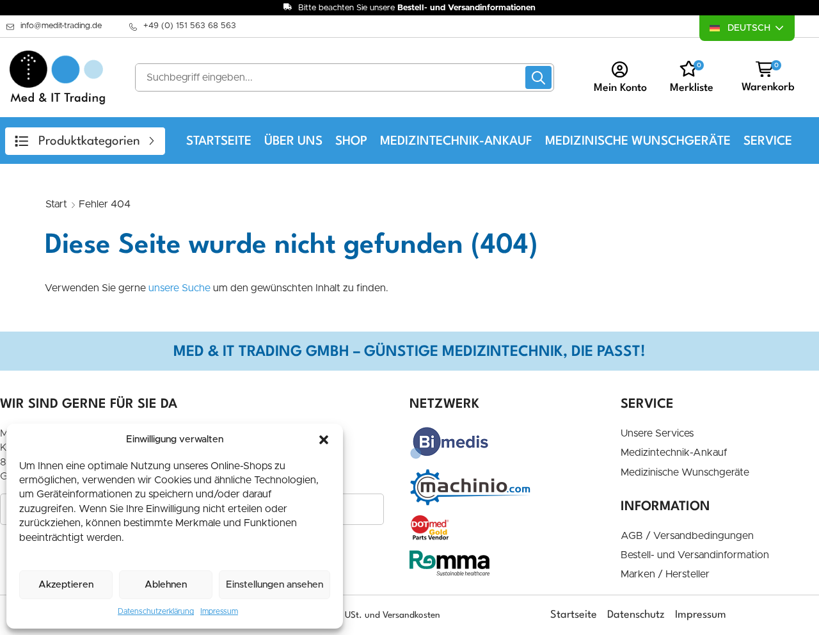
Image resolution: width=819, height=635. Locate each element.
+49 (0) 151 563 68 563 (189, 26)
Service (767, 141)
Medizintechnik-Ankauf (456, 141)
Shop (351, 141)
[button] (323, 439)
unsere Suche (179, 288)
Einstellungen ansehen (274, 585)
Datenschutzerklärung (156, 611)
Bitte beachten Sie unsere (417, 8)
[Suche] (538, 77)
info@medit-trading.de (61, 26)
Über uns (293, 141)
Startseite (218, 141)
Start (56, 204)
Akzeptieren (65, 585)
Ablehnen (166, 585)
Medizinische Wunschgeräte (638, 141)
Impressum (219, 611)
